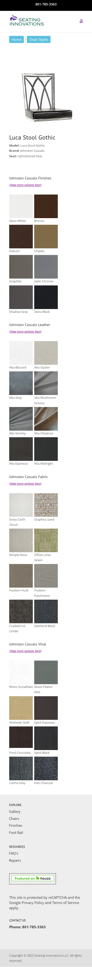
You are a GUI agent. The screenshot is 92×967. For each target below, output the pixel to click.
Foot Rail (16, 832)
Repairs (15, 860)
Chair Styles (38, 39)
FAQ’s (13, 853)
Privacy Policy (33, 902)
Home (16, 39)
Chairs (14, 818)
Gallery (15, 811)
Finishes (15, 825)
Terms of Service (65, 902)
